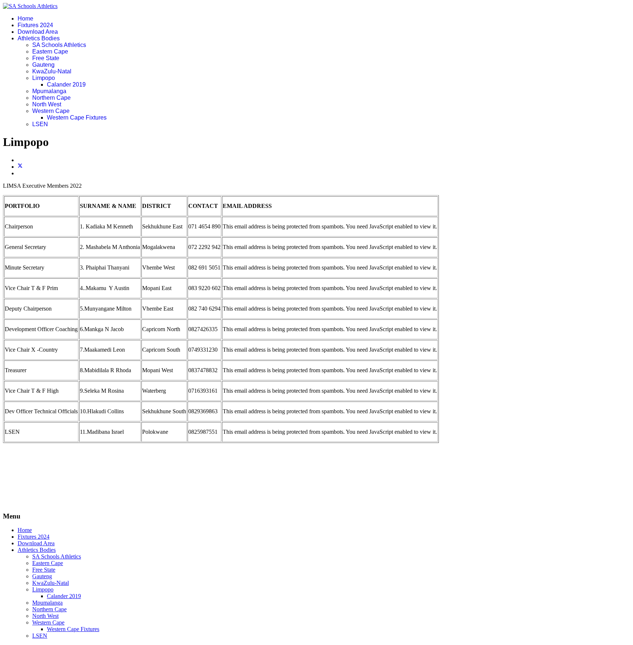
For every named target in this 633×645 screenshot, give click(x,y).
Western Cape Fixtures (77, 117)
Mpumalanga (49, 91)
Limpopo (43, 78)
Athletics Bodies (39, 38)
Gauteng (43, 65)
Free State (45, 58)
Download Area (38, 32)
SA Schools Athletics (59, 45)
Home (25, 18)
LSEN (40, 124)
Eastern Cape (50, 51)
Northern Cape (51, 98)
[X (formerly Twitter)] (20, 167)
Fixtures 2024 (35, 25)
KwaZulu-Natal (51, 71)
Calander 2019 (66, 84)
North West (46, 104)
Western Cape (51, 111)
